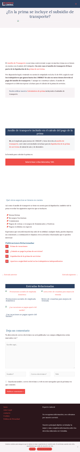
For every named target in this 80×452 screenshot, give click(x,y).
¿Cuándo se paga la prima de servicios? (26, 251)
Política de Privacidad (11, 419)
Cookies (6, 416)
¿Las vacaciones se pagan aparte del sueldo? (21, 315)
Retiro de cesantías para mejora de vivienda (56, 300)
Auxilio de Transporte (16, 63)
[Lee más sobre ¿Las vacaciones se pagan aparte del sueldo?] (22, 308)
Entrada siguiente (70, 275)
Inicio (5, 407)
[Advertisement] (40, 47)
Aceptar (32, 449)
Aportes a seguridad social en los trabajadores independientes (36, 261)
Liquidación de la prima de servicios (25, 256)
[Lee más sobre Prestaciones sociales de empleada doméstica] (22, 293)
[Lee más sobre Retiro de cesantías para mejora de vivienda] (58, 293)
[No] (78, 447)
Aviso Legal (7, 410)
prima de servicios (37, 69)
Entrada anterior (9, 275)
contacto (6, 413)
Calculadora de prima (36, 91)
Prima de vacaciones (18, 246)
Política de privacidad (44, 449)
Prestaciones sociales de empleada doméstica (21, 300)
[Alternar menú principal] (76, 4)
